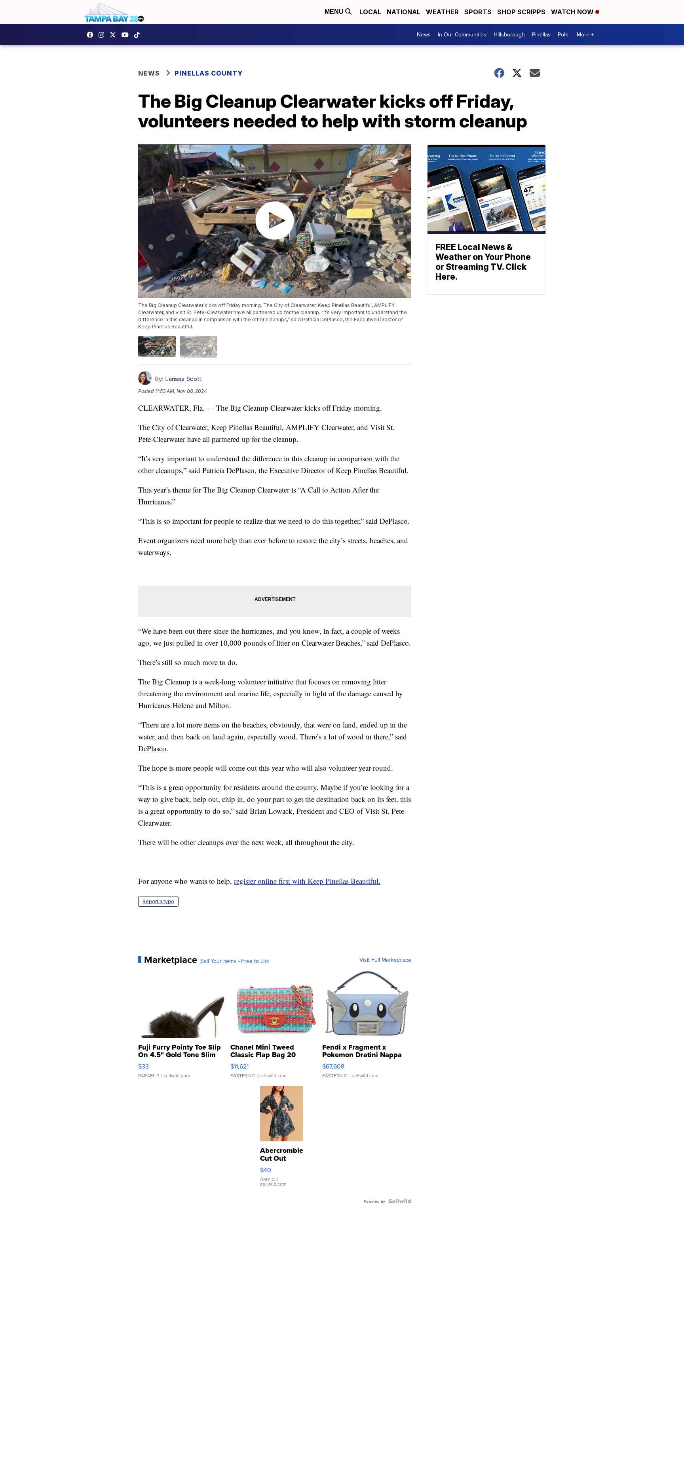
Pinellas (541, 34)
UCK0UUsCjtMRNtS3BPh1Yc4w (127, 35)
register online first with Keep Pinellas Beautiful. (307, 881)
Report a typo (158, 901)
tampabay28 (115, 35)
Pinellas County (209, 73)
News (424, 34)
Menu (335, 11)
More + (585, 34)
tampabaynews (92, 35)
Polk (563, 34)
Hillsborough (509, 34)
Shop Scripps (521, 12)
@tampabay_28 (139, 35)
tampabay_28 (103, 35)
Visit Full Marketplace (385, 960)
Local (370, 12)
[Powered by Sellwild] (399, 1201)
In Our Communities (462, 34)
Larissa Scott (183, 379)
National (403, 12)
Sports (478, 12)
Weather (442, 12)
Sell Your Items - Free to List (234, 961)
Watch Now (573, 12)
